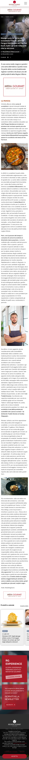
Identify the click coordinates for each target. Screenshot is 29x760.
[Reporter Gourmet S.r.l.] (14, 3)
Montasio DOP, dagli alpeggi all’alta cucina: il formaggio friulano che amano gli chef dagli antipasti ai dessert (11, 639)
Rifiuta (22, 752)
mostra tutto (24, 606)
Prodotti (3, 34)
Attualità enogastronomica (15, 34)
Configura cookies (11, 752)
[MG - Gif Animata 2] (14, 10)
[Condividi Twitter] (10, 57)
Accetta (14, 756)
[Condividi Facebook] (8, 57)
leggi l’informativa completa (20, 743)
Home (2, 16)
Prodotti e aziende (9, 16)
